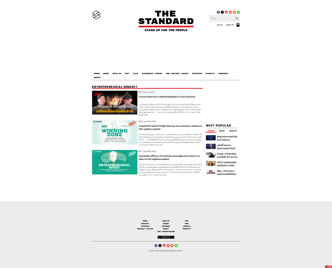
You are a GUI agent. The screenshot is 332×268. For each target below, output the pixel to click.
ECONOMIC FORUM (152, 73)
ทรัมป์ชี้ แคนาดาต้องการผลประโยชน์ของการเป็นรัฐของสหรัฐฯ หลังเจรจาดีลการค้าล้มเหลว (226, 147)
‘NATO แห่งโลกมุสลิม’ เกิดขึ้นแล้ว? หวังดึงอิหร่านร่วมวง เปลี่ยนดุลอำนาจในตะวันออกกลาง (227, 164)
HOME (97, 73)
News (145, 221)
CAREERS (223, 73)
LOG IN (220, 25)
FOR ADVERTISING (166, 231)
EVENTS (210, 73)
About (166, 229)
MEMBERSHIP (166, 237)
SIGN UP (229, 25)
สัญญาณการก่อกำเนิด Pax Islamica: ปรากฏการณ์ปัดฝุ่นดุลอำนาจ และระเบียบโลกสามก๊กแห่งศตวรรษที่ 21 (227, 138)
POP (127, 73)
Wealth (166, 221)
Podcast (145, 223)
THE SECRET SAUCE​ (177, 73)
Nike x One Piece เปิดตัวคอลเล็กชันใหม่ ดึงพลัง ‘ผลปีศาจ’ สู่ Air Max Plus (226, 172)
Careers (166, 226)
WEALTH (117, 73)
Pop (186, 221)
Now (186, 223)
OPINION (197, 73)
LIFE (135, 73)
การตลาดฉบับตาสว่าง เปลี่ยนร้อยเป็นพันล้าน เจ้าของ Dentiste (167, 96)
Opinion (145, 226)
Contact (187, 229)
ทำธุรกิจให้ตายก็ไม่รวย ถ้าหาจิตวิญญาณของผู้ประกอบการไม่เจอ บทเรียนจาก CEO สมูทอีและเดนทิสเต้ (169, 157)
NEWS (106, 73)
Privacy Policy (145, 229)
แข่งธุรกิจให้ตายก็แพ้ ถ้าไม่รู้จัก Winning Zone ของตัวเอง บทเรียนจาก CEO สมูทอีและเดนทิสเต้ (170, 127)
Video (166, 223)
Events (186, 226)
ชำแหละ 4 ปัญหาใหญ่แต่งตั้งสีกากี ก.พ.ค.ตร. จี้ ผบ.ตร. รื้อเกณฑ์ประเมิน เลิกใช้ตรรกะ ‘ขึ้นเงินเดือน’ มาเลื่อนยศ (227, 155)
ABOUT (97, 78)
